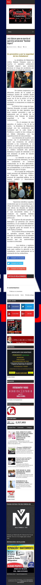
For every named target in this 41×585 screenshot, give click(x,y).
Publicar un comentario (16, 291)
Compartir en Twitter (16, 263)
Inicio (22, 295)
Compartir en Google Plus (18, 268)
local (26, 46)
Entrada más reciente (13, 295)
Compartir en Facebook (17, 258)
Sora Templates (18, 579)
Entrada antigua (29, 295)
